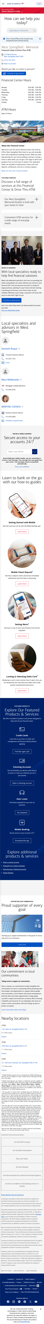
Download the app (22, 840)
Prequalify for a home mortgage (14, 866)
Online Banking (8, 873)
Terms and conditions (22, 467)
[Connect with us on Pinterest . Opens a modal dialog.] (25, 1301)
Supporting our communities (18, 31)
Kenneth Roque (9, 348)
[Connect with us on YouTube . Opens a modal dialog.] (36, 1301)
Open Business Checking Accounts (14, 869)
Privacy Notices (24, 1322)
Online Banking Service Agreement (12, 1195)
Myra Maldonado (10, 379)
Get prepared (22, 812)
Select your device (15, 451)
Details (4, 1037)
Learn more (22, 531)
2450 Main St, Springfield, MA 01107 (14, 1046)
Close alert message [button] (39, 38)
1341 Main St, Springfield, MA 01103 (14, 1029)
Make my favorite (10, 64)
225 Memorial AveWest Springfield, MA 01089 (13, 55)
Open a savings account (11, 862)
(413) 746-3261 (9, 60)
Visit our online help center (11, 310)
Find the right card (22, 751)
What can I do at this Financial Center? (15, 171)
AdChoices (32, 1285)
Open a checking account (22, 783)
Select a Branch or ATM (11, 11)
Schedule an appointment (13, 73)
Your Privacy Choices (11, 1289)
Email (8, 363)
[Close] (40, 1309)
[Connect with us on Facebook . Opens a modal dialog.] (8, 1301)
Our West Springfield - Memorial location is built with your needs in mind (22, 199)
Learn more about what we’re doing (14, 1010)
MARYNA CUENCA (11, 406)
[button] (3, 3)
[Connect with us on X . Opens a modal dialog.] (30, 1301)
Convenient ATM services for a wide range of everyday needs (22, 217)
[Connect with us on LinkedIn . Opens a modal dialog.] (19, 1301)
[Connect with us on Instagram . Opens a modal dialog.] (13, 1301)
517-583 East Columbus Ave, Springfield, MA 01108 (19, 1063)
